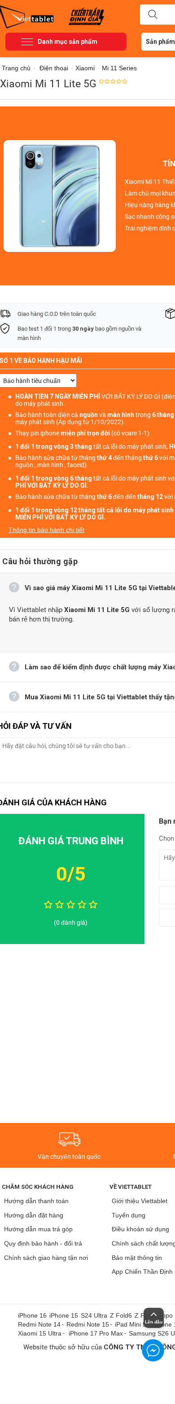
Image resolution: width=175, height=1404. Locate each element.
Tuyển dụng (128, 1215)
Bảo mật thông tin (137, 1257)
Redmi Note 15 (87, 1324)
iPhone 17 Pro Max (96, 1333)
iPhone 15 (63, 1315)
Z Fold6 (121, 1315)
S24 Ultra (94, 1315)
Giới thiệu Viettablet (139, 1200)
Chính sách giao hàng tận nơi (46, 1257)
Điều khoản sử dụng (140, 1229)
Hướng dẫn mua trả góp (38, 1229)
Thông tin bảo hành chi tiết (46, 529)
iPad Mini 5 (130, 1324)
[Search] (152, 14)
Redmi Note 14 (39, 1324)
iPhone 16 (32, 1315)
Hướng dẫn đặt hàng (33, 1215)
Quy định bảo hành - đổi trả (43, 1243)
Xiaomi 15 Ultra (39, 1333)
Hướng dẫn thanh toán (36, 1200)
